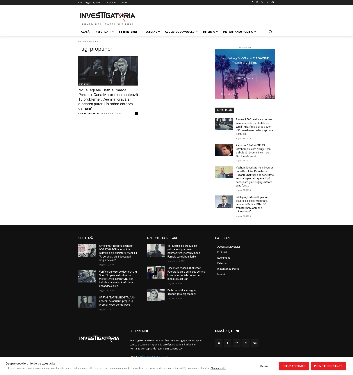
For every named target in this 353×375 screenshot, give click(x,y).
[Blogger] (218, 343)
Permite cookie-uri (328, 366)
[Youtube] (272, 3)
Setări (264, 366)
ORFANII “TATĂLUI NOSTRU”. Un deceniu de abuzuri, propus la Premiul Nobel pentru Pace (117, 301)
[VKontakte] (254, 343)
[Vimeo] (267, 3)
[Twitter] (262, 3)
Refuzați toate (294, 366)
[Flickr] (236, 343)
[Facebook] (252, 3)
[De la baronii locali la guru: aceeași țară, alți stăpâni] (156, 295)
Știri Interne (84, 84)
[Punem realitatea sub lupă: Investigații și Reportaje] (107, 16)
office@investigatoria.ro (154, 356)
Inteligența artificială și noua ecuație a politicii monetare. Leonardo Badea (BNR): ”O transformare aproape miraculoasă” (252, 204)
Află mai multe (218, 368)
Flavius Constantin (88, 113)
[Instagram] (257, 3)
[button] (270, 31)
